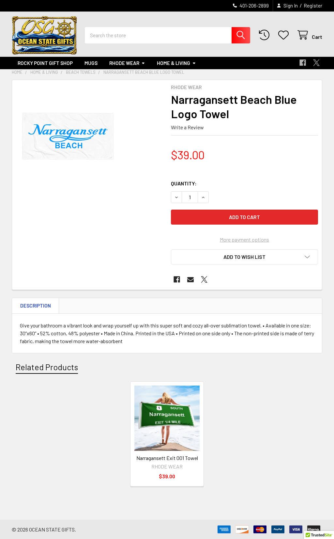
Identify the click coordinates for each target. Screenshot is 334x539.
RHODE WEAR (124, 63)
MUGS (91, 63)
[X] (316, 63)
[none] (68, 136)
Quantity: (184, 183)
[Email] (190, 279)
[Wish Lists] (285, 35)
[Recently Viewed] (265, 35)
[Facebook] (303, 63)
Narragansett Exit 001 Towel (167, 458)
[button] (244, 256)
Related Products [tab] (47, 367)
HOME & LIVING (173, 63)
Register (313, 5)
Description (35, 306)
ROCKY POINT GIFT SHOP (45, 63)
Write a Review (187, 127)
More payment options (244, 239)
